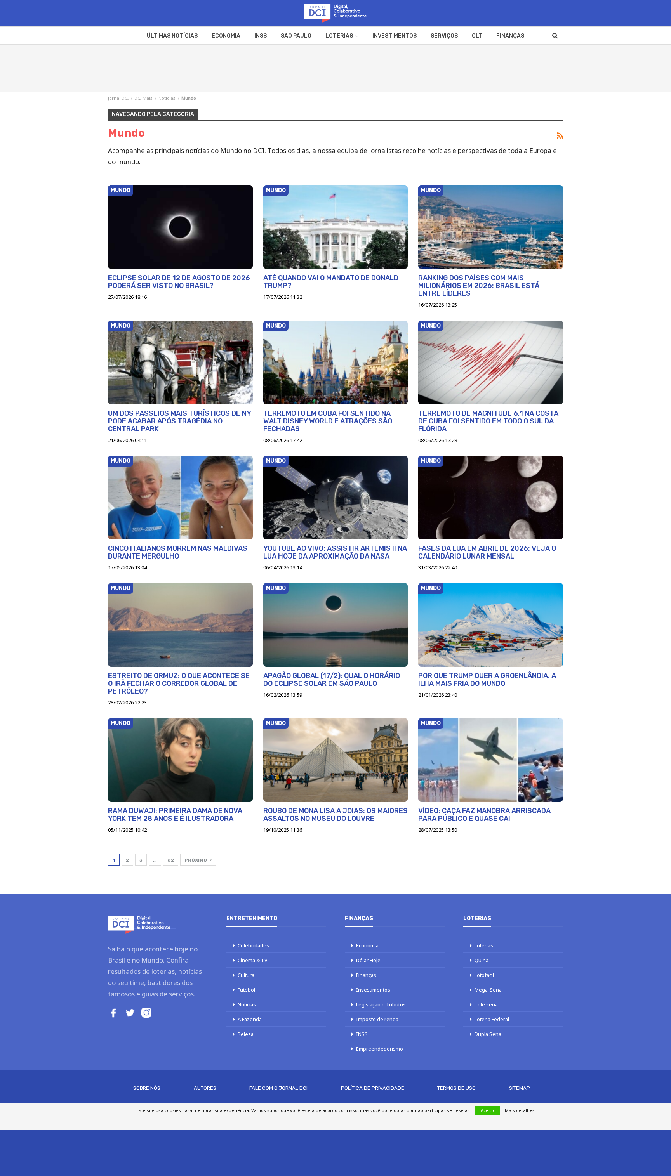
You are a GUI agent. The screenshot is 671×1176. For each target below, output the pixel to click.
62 (170, 860)
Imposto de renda (377, 1019)
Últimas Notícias (172, 36)
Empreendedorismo (379, 1048)
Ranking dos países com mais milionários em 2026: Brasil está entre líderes (478, 286)
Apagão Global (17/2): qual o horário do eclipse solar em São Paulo (331, 679)
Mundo (120, 190)
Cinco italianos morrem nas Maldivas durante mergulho (177, 552)
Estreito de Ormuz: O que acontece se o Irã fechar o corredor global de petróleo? (179, 683)
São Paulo (296, 36)
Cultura (246, 974)
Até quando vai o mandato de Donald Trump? (330, 282)
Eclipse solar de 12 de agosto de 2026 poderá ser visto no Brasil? (179, 282)
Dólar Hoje (368, 960)
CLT (477, 36)
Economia (226, 36)
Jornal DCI (118, 98)
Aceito (487, 1110)
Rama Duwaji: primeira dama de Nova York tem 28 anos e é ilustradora (175, 815)
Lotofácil (484, 974)
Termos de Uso (456, 1088)
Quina (481, 960)
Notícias (167, 98)
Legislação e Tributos (381, 1004)
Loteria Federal (492, 1019)
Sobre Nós (146, 1088)
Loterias (339, 36)
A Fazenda (250, 1019)
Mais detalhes (520, 1110)
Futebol (246, 989)
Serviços (444, 36)
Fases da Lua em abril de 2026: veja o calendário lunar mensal (487, 552)
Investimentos (394, 36)
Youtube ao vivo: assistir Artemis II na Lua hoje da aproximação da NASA (335, 552)
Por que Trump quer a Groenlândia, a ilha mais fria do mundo (487, 679)
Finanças (510, 36)
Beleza (246, 1033)
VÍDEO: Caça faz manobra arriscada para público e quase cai (484, 815)
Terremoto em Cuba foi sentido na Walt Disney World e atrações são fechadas (327, 421)
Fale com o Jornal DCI (278, 1088)
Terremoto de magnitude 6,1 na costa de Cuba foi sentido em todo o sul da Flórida (488, 421)
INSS (260, 36)
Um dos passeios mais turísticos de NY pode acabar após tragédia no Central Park (179, 421)
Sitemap (519, 1088)
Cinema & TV (253, 960)
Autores (205, 1088)
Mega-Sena (488, 989)
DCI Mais (143, 98)
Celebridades (253, 945)
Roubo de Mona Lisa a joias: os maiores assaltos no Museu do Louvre (335, 815)
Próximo (196, 860)
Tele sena (486, 1004)
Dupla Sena (488, 1033)
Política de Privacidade (372, 1088)
